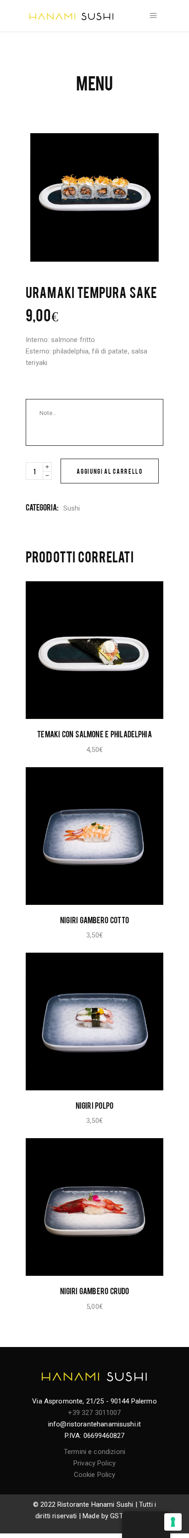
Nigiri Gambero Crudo (94, 1290)
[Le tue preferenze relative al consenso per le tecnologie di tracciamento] (173, 1522)
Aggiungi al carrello (110, 471)
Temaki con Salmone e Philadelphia (94, 734)
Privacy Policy (94, 1463)
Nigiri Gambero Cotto (94, 920)
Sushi (71, 508)
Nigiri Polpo (94, 1105)
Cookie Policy (95, 1475)
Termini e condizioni (94, 1452)
